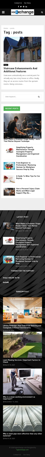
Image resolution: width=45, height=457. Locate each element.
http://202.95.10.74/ (11, 278)
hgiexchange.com (22, 450)
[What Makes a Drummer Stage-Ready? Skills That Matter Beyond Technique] (22, 126)
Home (6, 65)
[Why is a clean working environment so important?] (22, 381)
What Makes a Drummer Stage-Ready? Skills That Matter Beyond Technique (22, 140)
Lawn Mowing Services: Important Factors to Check (21, 361)
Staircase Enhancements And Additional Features (20, 69)
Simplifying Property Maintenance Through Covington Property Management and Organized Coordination (27, 151)
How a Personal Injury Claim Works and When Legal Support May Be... (28, 190)
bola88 (6, 282)
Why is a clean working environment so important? (19, 397)
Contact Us (18, 3)
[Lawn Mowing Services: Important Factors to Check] (22, 345)
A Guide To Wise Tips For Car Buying (28, 177)
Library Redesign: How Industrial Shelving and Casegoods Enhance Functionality (22, 326)
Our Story (27, 3)
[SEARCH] (38, 96)
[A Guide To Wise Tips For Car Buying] (9, 179)
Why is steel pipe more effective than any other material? (22, 434)
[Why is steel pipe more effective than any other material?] (22, 418)
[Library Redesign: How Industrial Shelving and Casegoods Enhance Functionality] (22, 310)
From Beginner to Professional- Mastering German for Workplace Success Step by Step (26, 166)
